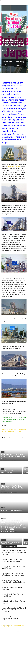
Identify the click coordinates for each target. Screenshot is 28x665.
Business (3, 540)
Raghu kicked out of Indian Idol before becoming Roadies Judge (12, 574)
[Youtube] (4, 660)
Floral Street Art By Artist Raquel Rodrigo (7, 63)
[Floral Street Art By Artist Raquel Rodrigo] (7, 55)
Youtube (7, 660)
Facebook (7, 657)
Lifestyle (4, 518)
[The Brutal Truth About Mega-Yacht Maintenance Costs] (11, 539)
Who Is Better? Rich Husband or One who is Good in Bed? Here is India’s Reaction (13, 552)
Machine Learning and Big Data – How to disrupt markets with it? (12, 560)
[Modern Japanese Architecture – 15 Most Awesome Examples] (20, 55)
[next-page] (3, 621)
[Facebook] (4, 658)
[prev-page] (2, 621)
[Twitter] (19, 658)
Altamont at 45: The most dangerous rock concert (10, 618)
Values (3, 507)
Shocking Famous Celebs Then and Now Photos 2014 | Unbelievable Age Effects (13, 610)
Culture (25, 540)
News (3, 452)
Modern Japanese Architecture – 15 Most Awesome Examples (20, 63)
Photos (4, 37)
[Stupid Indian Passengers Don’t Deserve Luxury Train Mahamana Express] (14, 451)
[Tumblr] (12, 658)
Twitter (22, 657)
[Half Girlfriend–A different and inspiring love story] (11, 468)
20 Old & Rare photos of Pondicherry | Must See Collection (13, 581)
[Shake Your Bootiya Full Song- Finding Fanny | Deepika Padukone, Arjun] (14, 484)
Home (2, 625)
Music (3, 483)
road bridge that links (13, 166)
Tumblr (15, 657)
